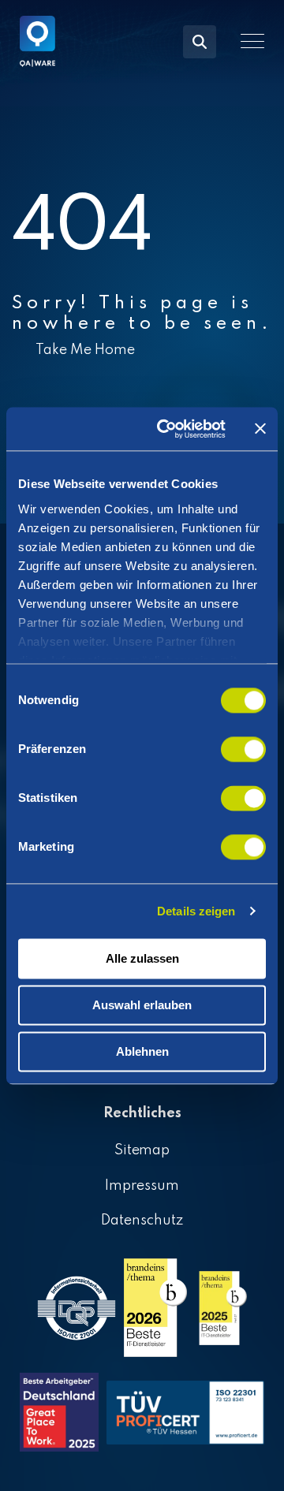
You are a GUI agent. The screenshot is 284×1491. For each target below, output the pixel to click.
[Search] (199, 41)
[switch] (243, 749)
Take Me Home (85, 350)
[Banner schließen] (260, 428)
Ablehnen (142, 1051)
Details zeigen (196, 911)
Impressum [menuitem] (142, 1186)
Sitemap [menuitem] (142, 1150)
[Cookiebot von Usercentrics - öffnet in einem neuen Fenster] (166, 429)
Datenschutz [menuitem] (142, 1220)
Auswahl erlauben (142, 1005)
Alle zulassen (142, 958)
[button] (252, 41)
